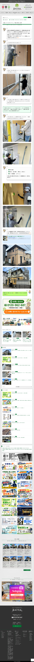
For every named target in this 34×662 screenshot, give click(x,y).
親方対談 (30, 640)
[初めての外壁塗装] (24, 475)
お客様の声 (27, 12)
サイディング (21, 19)
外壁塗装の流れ (9, 633)
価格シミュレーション (25, 636)
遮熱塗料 (30, 449)
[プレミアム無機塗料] (24, 511)
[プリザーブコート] (9, 520)
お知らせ (3, 633)
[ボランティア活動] (24, 502)
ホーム (2, 631)
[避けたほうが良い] (9, 484)
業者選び (10, 449)
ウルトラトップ (17, 19)
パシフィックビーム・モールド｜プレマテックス (18, 638)
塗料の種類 (17, 632)
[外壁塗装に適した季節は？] (9, 475)
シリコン (16, 449)
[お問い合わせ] (17, 307)
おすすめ (13, 449)
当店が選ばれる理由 (31, 634)
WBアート (18, 449)
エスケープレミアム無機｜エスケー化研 (18, 644)
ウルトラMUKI (12, 19)
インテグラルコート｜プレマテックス (18, 642)
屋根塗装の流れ (9, 634)
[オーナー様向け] (24, 322)
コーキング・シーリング (10, 636)
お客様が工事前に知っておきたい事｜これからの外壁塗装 (10, 647)
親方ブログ (3, 634)
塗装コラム (23, 12)
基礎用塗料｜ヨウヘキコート (18, 636)
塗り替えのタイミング (10, 632)
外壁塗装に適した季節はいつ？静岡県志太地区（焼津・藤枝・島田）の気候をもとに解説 (10, 654)
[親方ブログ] (17, 457)
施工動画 (3, 637)
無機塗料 (7, 449)
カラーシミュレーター (10, 637)
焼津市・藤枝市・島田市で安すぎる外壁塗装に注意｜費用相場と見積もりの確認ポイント (10, 657)
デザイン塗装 (17, 634)
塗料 (25, 449)
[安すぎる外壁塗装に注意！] (24, 493)
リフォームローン (25, 633)
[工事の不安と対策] (9, 511)
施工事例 (3, 636)
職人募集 (30, 638)
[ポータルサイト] (24, 484)
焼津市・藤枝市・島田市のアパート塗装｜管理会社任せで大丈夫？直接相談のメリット (10, 640)
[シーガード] (10, 322)
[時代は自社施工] (9, 493)
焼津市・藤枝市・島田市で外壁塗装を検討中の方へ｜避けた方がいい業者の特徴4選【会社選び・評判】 (10, 650)
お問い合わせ (3, 632)
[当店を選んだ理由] (24, 466)
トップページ (2, 12)
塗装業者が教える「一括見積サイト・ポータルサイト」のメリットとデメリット (10, 643)
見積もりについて (25, 634)
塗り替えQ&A (9, 638)
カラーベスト (22, 449)
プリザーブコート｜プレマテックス (18, 640)
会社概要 (30, 633)
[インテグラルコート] (9, 530)
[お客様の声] (9, 466)
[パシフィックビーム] (24, 520)
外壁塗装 (25, 19)
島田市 (3, 450)
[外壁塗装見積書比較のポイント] (9, 502)
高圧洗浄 (27, 449)
